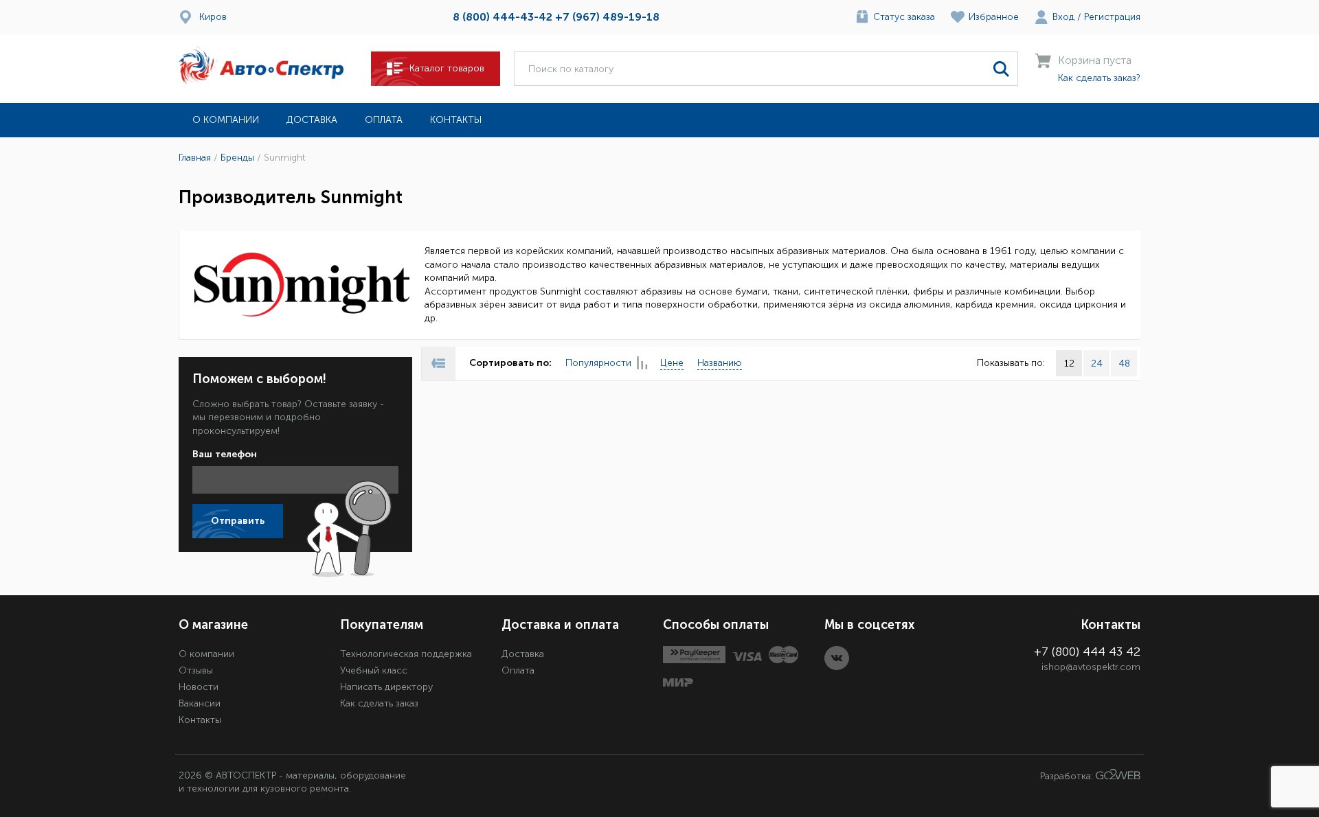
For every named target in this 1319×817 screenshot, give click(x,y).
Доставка (311, 120)
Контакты (456, 120)
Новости (198, 687)
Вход (1063, 17)
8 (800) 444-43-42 (502, 16)
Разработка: (1068, 776)
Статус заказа (904, 17)
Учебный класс (373, 670)
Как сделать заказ (379, 703)
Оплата (384, 120)
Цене (672, 363)
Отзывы (196, 670)
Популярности (598, 363)
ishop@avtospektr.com (1090, 667)
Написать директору (386, 687)
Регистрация (1112, 17)
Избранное (994, 17)
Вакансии (200, 703)
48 (1124, 363)
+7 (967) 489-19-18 (607, 16)
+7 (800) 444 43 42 (1087, 651)
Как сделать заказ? (1099, 78)
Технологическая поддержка (406, 654)
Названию (719, 363)
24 (1097, 363)
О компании (225, 120)
